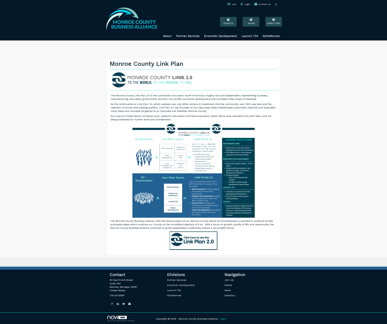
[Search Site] (276, 4)
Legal (223, 318)
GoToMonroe (271, 36)
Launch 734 (250, 36)
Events (228, 23)
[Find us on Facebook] (112, 304)
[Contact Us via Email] (129, 304)
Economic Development (220, 36)
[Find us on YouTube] (123, 304)
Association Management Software (121, 320)
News (251, 23)
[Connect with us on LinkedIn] (117, 304)
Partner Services (188, 36)
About (167, 36)
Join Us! (229, 280)
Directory (273, 23)
